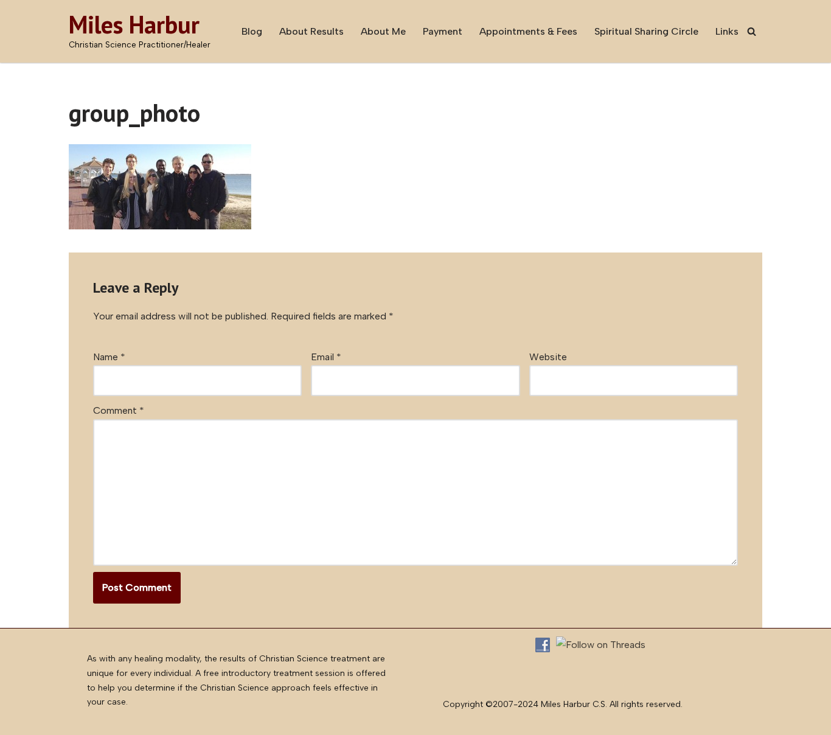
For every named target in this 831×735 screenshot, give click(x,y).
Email (326, 357)
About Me (383, 31)
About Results (311, 31)
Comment (118, 410)
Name (109, 357)
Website (548, 357)
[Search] (751, 31)
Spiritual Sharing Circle (646, 31)
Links (727, 31)
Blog (252, 31)
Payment (442, 31)
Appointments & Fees (528, 31)
